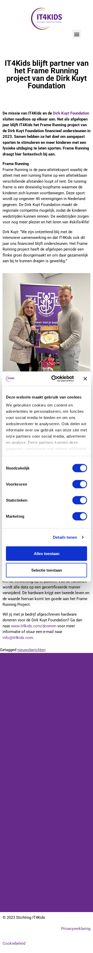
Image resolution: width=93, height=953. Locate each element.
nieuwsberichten (31, 650)
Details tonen (65, 537)
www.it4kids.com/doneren (33, 626)
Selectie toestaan (46, 570)
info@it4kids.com (18, 637)
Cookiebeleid (14, 943)
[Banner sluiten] (85, 378)
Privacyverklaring (75, 928)
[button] (76, 34)
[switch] (79, 484)
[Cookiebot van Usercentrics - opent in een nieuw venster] (54, 378)
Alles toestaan (46, 553)
